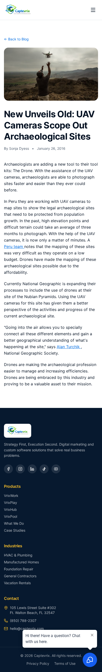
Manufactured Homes (21, 562)
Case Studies (14, 530)
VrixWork (11, 495)
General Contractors (20, 576)
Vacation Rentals (17, 583)
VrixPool (10, 516)
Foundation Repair (18, 569)
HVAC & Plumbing (18, 555)
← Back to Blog (16, 39)
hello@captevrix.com (27, 628)
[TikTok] (44, 468)
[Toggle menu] (93, 10)
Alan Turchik (69, 346)
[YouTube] (55, 468)
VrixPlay (10, 502)
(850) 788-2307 (23, 620)
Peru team (14, 246)
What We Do (14, 523)
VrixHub (10, 509)
